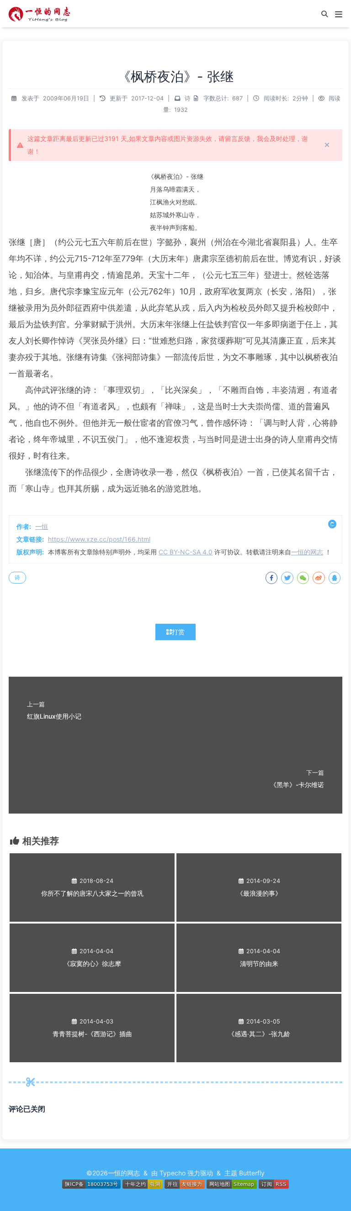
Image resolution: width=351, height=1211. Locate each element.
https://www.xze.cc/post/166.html (99, 539)
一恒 (41, 526)
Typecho (173, 1173)
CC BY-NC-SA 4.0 (186, 552)
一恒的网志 (307, 552)
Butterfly (252, 1173)
